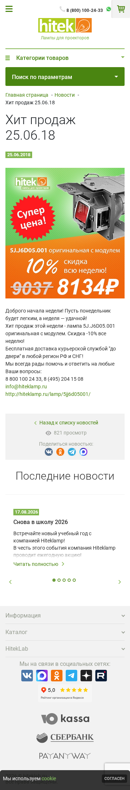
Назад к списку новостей (68, 422)
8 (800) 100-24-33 (84, 10)
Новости (65, 95)
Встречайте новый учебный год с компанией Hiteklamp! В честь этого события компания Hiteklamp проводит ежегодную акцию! (64, 544)
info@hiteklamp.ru (26, 386)
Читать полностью (35, 564)
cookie (49, 778)
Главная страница (26, 95)
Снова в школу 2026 (40, 522)
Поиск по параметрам (42, 77)
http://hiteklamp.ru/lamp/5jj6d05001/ (48, 394)
